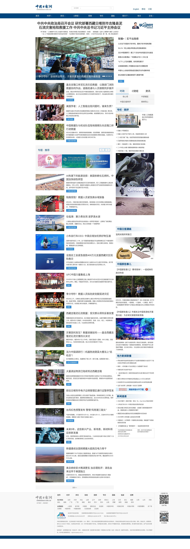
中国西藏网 (140, 506)
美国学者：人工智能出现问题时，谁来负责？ (90, 106)
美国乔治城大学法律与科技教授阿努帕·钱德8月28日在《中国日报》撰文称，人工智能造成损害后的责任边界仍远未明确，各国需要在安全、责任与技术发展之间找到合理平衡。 (89, 113)
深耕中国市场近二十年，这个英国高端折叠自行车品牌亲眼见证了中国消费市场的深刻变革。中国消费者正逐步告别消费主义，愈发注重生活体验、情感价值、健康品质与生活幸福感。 (89, 243)
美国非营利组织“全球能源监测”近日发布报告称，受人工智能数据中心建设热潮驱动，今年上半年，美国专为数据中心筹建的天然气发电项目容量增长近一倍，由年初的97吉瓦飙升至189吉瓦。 (89, 185)
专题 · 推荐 (44, 150)
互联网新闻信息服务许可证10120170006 (92, 513)
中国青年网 (110, 506)
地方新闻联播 (124, 356)
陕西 (120, 502)
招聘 (131, 495)
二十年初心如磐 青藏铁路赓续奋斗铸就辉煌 (131, 147)
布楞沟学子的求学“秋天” (125, 369)
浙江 (125, 500)
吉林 (99, 500)
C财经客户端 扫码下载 (164, 499)
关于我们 (39, 503)
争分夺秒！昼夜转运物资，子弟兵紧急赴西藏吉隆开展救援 (69, 76)
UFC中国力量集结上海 (78, 274)
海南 (83, 502)
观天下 (125, 16)
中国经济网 (120, 506)
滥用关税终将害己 (124, 234)
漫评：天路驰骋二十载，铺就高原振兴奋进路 (131, 144)
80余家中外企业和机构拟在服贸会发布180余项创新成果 (135, 382)
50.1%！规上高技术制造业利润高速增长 (132, 48)
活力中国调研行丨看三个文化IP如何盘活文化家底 (135, 53)
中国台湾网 (130, 506)
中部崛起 (144, 97)
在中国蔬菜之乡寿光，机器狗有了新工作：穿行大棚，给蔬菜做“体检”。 (88, 359)
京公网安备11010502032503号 (76, 516)
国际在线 (93, 506)
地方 (139, 16)
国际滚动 (70, 481)
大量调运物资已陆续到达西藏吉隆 (84, 371)
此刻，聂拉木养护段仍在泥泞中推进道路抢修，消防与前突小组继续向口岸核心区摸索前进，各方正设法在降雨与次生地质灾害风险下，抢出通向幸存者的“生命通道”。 (89, 94)
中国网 (85, 506)
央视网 (101, 506)
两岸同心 (144, 102)
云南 (107, 502)
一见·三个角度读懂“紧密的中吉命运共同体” (54, 34)
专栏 (101, 16)
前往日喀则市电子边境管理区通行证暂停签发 (90, 390)
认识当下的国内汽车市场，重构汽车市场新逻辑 (134, 44)
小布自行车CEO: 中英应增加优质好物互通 (88, 236)
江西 (137, 500)
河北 (81, 500)
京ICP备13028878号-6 (110, 516)
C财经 (76, 16)
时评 (49, 16)
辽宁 (93, 500)
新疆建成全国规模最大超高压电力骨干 (86, 448)
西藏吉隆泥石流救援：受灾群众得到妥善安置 (90, 313)
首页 (37, 16)
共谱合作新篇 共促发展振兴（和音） (80, 32)
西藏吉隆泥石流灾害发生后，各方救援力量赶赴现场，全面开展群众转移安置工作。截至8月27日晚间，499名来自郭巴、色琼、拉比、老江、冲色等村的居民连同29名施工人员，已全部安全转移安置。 (89, 320)
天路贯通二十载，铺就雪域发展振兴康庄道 (131, 151)
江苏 (119, 500)
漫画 (113, 16)
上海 (113, 500)
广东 (71, 502)
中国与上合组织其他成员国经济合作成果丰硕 (134, 70)
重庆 (89, 502)
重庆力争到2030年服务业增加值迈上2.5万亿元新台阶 (134, 379)
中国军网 (67, 508)
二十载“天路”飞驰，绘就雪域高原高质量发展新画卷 (133, 137)
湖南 (64, 502)
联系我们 (45, 503)
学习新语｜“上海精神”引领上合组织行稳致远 (54, 32)
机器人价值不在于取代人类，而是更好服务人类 (132, 134)
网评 (126, 109)
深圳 (132, 502)
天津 (75, 500)
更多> (121, 81)
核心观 (125, 97)
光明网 (59, 508)
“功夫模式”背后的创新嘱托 (77, 34)
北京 (69, 500)
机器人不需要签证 (123, 130)
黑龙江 (106, 500)
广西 (77, 502)
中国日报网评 (125, 102)
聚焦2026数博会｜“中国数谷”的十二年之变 (133, 57)
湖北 (58, 502)
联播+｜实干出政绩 (128, 38)
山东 (144, 500)
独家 (122, 495)
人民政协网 (87, 508)
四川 (95, 502)
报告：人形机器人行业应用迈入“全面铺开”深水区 (133, 366)
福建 (131, 500)
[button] (103, 76)
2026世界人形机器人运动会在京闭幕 (129, 417)
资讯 (62, 16)
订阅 (150, 9)
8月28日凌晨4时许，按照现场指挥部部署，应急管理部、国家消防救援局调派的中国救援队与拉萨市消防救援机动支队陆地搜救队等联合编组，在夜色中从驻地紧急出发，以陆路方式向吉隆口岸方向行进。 (90, 135)
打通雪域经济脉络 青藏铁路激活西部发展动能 (132, 141)
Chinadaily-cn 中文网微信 (164, 517)
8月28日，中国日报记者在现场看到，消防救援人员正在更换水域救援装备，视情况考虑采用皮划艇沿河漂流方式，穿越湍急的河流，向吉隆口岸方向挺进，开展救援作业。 (89, 204)
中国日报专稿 (71, 141)
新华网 (77, 506)
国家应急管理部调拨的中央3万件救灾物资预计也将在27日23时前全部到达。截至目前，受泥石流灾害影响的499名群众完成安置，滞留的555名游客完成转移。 (89, 378)
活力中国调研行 (72, 362)
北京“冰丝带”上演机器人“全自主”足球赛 (130, 385)
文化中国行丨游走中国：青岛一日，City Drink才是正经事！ (136, 401)
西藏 (114, 502)
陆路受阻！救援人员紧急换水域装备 (85, 197)
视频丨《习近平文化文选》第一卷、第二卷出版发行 (102, 34)
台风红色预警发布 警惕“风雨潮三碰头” (86, 410)
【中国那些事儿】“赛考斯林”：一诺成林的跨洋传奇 (133, 426)
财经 (86, 495)
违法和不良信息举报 (73, 513)
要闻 (68, 285)
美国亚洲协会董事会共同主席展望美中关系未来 (132, 413)
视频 (90, 16)
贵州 (101, 502)
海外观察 (70, 119)
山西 (87, 500)
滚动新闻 (70, 420)
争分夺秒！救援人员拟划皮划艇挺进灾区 (87, 294)
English (136, 9)
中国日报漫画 (124, 229)
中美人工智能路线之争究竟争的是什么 (147, 117)
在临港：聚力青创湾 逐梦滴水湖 (83, 216)
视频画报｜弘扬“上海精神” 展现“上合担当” (106, 32)
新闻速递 (122, 396)
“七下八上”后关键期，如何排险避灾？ (131, 61)
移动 (143, 9)
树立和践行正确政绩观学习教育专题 (130, 75)
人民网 (70, 506)
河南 (150, 500)
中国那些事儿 (124, 264)
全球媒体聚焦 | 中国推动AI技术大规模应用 (133, 66)
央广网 (150, 506)
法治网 (96, 508)
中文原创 (70, 100)
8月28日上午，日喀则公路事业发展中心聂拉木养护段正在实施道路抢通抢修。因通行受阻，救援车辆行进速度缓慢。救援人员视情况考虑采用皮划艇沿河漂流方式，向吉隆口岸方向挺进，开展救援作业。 (89, 301)
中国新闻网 (77, 508)
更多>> (75, 487)
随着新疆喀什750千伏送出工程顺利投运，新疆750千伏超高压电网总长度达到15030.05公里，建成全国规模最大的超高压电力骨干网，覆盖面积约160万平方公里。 (89, 456)
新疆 (126, 502)
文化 (150, 16)
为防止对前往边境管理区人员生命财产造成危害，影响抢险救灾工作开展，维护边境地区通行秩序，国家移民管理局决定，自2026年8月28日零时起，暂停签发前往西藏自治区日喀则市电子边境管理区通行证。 (89, 398)
